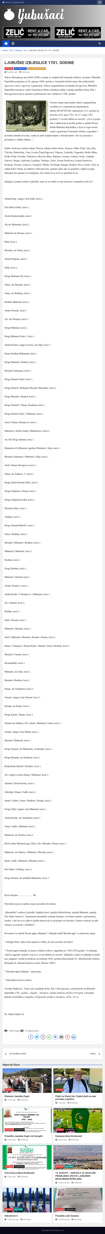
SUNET (93, 1054)
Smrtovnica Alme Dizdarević (19, 1173)
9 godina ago (12, 72)
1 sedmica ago (64, 1183)
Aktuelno (8, 68)
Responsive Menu (99, 2)
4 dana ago (62, 1140)
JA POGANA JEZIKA (17, 1054)
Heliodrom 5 (11, 1215)
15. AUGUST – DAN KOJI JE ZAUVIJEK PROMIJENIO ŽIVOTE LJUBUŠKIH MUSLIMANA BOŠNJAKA (75, 1176)
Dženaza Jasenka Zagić (16, 1096)
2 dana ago (11, 1140)
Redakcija (25, 72)
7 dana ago (11, 1177)
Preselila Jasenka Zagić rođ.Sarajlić (23, 1136)
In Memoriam (19, 1090)
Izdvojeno (69, 1166)
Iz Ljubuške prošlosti (36, 68)
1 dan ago (62, 1103)
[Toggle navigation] (13, 43)
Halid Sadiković (20, 68)
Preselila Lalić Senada (67, 1215)
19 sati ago (11, 1100)
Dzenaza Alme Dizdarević (68, 1136)
